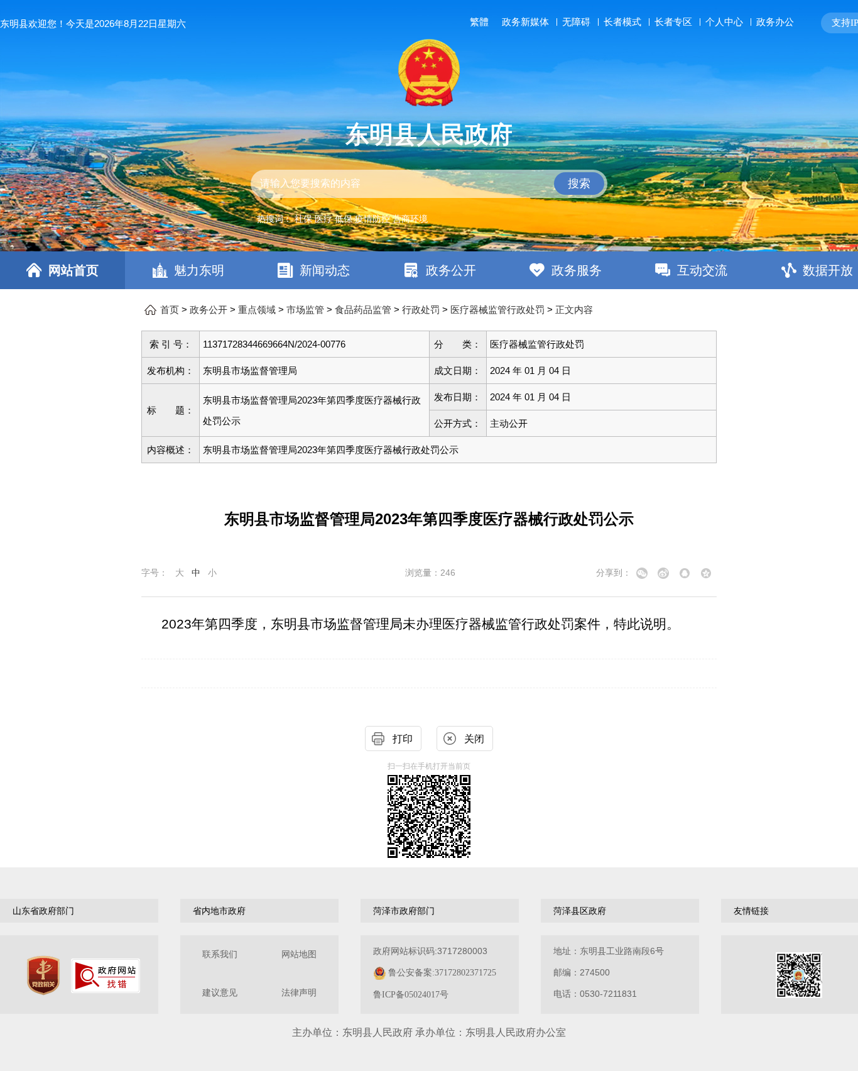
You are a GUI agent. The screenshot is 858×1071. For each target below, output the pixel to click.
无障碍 (576, 22)
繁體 (479, 22)
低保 (343, 219)
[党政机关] (43, 975)
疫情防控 (372, 219)
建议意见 (219, 992)
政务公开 (451, 270)
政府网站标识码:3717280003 (434, 972)
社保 (303, 219)
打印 (403, 738)
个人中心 (724, 21)
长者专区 (673, 21)
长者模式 (622, 21)
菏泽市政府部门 (404, 911)
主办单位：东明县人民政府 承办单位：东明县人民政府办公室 (429, 1032)
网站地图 (299, 954)
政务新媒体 (525, 22)
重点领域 (257, 310)
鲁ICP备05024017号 (410, 994)
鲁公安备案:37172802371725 (442, 972)
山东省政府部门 (43, 911)
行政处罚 (421, 310)
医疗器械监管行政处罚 (497, 310)
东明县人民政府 (429, 134)
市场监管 (305, 310)
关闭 (474, 738)
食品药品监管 (363, 310)
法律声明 (299, 992)
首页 (169, 310)
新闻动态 (325, 270)
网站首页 (73, 270)
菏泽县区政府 (579, 911)
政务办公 (775, 21)
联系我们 (219, 954)
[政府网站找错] (105, 975)
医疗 (323, 219)
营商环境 (410, 219)
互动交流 (702, 270)
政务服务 (576, 270)
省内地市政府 (219, 911)
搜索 (579, 183)
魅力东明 (199, 270)
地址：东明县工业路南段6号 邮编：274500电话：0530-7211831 (608, 972)
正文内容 (574, 310)
